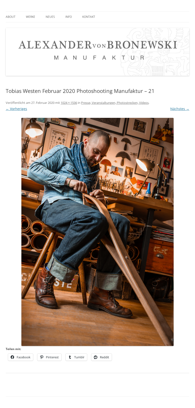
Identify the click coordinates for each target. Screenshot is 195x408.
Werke (30, 17)
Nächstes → (179, 108)
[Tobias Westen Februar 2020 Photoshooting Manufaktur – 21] (97, 232)
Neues (50, 17)
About (10, 17)
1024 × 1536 (69, 103)
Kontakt (88, 17)
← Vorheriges (16, 108)
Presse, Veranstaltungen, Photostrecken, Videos (115, 103)
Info (68, 17)
